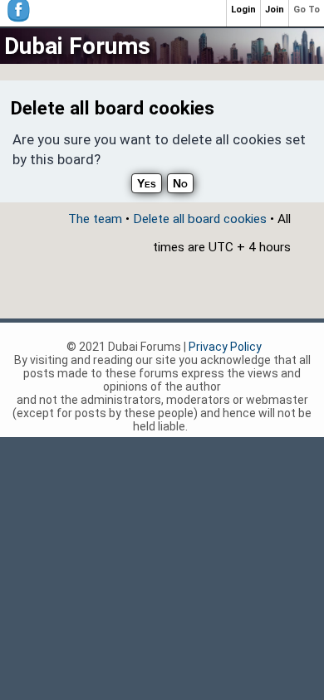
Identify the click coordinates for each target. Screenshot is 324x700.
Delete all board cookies (200, 218)
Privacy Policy (225, 346)
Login (243, 9)
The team (95, 218)
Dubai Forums (77, 46)
